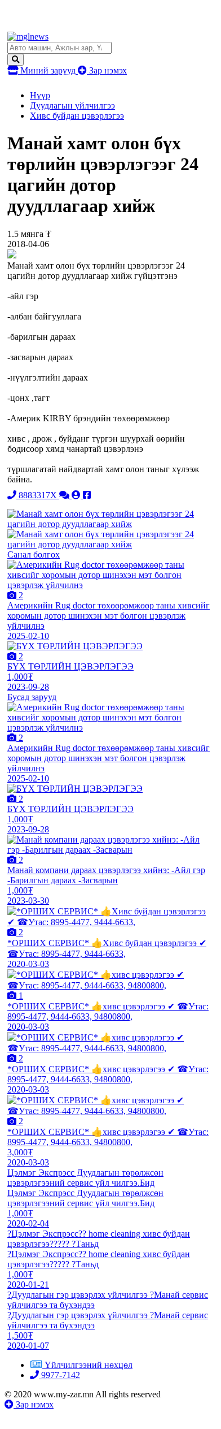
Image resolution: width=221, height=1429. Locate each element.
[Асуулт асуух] (65, 495)
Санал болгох (33, 554)
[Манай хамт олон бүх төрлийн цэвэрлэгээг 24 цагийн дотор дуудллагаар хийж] (110, 524)
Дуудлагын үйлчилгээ (72, 105)
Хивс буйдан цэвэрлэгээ (77, 115)
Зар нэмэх (107, 70)
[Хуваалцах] (87, 495)
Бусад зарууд (31, 697)
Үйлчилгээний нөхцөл (88, 1365)
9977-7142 (59, 1375)
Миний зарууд (48, 70)
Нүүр (40, 95)
